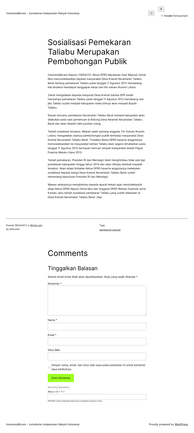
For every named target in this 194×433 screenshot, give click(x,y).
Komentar (55, 283)
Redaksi (168, 15)
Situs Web (54, 350)
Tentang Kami (180, 15)
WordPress (181, 424)
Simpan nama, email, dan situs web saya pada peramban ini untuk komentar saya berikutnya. (98, 367)
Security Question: (59, 387)
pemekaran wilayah (110, 229)
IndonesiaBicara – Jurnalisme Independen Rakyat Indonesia (42, 13)
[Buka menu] (151, 13)
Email (52, 335)
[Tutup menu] (161, 9)
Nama (52, 320)
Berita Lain (36, 225)
